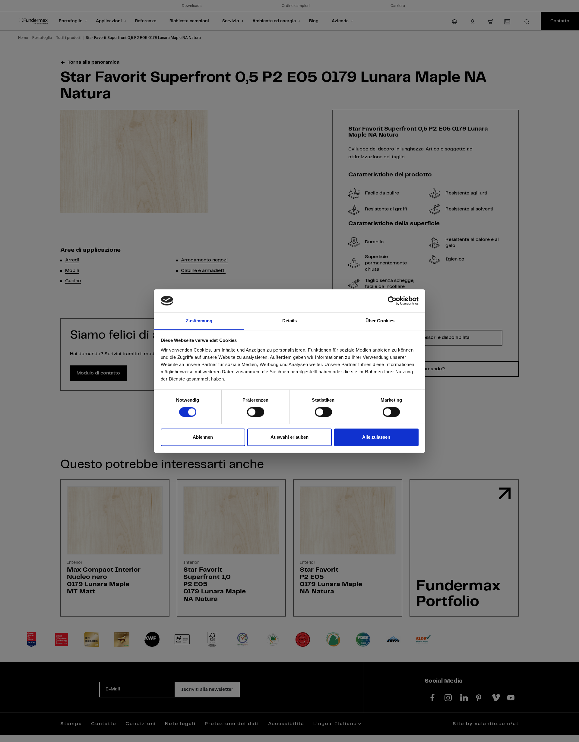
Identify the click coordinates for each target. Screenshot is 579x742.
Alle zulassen (376, 437)
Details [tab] (289, 320)
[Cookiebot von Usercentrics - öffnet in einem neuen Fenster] (392, 300)
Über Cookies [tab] (379, 320)
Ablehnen (203, 437)
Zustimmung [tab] (199, 320)
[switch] (255, 412)
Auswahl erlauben (289, 437)
